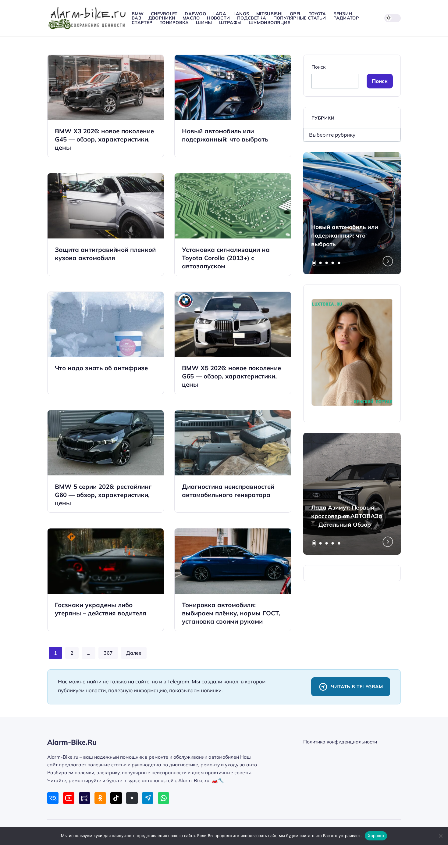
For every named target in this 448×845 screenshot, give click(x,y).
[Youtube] (68, 798)
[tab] (314, 263)
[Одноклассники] (100, 798)
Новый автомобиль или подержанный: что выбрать (344, 235)
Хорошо (376, 835)
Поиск (318, 67)
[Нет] (440, 836)
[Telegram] (147, 798)
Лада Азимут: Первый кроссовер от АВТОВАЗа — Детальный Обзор (346, 516)
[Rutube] (84, 798)
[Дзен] (131, 798)
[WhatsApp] (163, 798)
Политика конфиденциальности (340, 742)
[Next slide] (388, 261)
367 (108, 653)
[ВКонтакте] (53, 798)
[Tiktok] (116, 798)
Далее (133, 653)
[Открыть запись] (106, 106)
